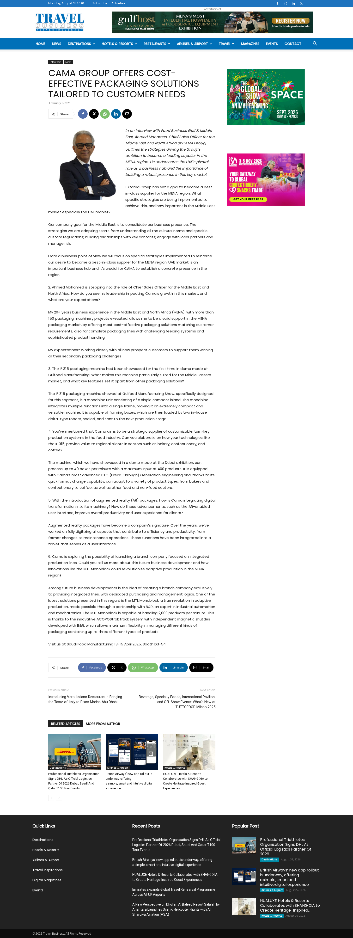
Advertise (118, 3)
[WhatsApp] (105, 114)
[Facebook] (277, 3)
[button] (315, 44)
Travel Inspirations (47, 870)
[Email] (127, 114)
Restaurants (155, 43)
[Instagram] (285, 3)
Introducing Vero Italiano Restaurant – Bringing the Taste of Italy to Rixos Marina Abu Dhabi (85, 699)
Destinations (79, 43)
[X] (301, 3)
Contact (293, 43)
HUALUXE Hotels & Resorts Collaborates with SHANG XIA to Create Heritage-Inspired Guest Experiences (175, 877)
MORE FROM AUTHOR (103, 723)
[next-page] (59, 798)
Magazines (250, 43)
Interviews (55, 62)
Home (40, 43)
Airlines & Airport (192, 43)
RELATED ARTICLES (65, 723)
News (56, 43)
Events (272, 43)
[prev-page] (51, 798)
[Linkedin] (293, 3)
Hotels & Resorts (117, 43)
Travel (224, 43)
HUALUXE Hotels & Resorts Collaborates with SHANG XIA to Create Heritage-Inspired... (290, 905)
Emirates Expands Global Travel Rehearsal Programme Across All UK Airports (173, 892)
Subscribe (99, 3)
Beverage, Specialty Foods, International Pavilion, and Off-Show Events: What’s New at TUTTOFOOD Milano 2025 (177, 702)
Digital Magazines (46, 880)
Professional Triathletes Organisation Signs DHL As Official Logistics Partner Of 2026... (285, 847)
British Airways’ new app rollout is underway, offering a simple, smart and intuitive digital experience (172, 862)
